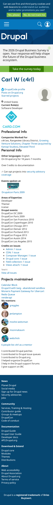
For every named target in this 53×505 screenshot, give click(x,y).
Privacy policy (8, 482)
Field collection (14, 261)
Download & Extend (12, 446)
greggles (14, 305)
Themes (5, 456)
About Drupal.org (10, 476)
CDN (8, 252)
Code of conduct (10, 420)
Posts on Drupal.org (12, 92)
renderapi (6, 297)
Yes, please (14, 14)
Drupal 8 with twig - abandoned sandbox (23, 288)
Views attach (13, 264)
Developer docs (9, 437)
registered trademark (28, 495)
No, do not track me (34, 14)
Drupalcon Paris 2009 (13, 192)
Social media (8, 388)
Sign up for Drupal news (14, 391)
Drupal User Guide (11, 434)
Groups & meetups (11, 414)
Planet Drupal (8, 385)
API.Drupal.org (9, 440)
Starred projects (10, 95)
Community (8, 403)
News (4, 381)
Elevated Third (27, 146)
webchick (15, 338)
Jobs (3, 397)
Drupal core (12, 258)
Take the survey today (26, 69)
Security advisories (11, 394)
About (4, 465)
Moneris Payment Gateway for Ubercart (22, 291)
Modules (6, 453)
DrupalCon (7, 417)
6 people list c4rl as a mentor (16, 344)
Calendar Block (9, 284)
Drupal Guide (8, 430)
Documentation (10, 426)
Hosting (27, 408)
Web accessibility (10, 470)
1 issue (17, 249)
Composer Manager (16, 255)
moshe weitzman (19, 321)
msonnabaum (17, 330)
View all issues (9, 272)
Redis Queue (8, 294)
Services (5, 408)
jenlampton (16, 313)
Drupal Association (11, 473)
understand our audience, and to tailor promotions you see (28, 8)
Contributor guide (11, 411)
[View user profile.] (45, 94)
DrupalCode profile (15, 89)
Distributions (8, 459)
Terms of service (10, 479)
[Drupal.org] (26, 37)
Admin (9, 249)
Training (15, 408)
